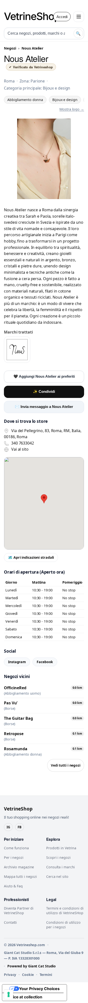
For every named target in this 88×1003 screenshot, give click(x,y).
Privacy (10, 974)
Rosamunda (15, 748)
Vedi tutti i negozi (65, 765)
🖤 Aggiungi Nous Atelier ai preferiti (44, 376)
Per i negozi (13, 857)
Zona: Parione (32, 81)
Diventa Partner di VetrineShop (18, 910)
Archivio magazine (19, 867)
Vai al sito (20, 449)
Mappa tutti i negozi (20, 876)
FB (20, 827)
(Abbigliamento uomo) (22, 693)
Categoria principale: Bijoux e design (37, 88)
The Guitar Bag (18, 718)
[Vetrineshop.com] (34, 16)
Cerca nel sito (57, 876)
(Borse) (9, 708)
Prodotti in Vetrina (61, 848)
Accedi (61, 17)
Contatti (10, 922)
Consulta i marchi (60, 867)
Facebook (45, 661)
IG (8, 827)
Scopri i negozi (58, 857)
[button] (44, 498)
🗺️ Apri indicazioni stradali (31, 557)
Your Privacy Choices (39, 988)
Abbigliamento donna (25, 99)
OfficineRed (15, 687)
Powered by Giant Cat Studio (31, 966)
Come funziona (16, 848)
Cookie (27, 974)
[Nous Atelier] (17, 349)
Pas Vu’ (10, 702)
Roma (9, 81)
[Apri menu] (78, 16)
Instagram (17, 661)
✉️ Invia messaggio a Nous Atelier (44, 407)
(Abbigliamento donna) (23, 754)
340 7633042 (22, 443)
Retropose (13, 733)
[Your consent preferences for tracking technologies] (8, 994)
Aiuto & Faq (13, 886)
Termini (46, 974)
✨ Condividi (44, 392)
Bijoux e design (64, 99)
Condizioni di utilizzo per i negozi (63, 924)
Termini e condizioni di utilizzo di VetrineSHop (65, 910)
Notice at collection (24, 996)
